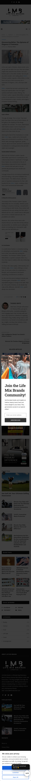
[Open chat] (27, 773)
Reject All (15, 777)
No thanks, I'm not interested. (15, 428)
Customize (15, 772)
